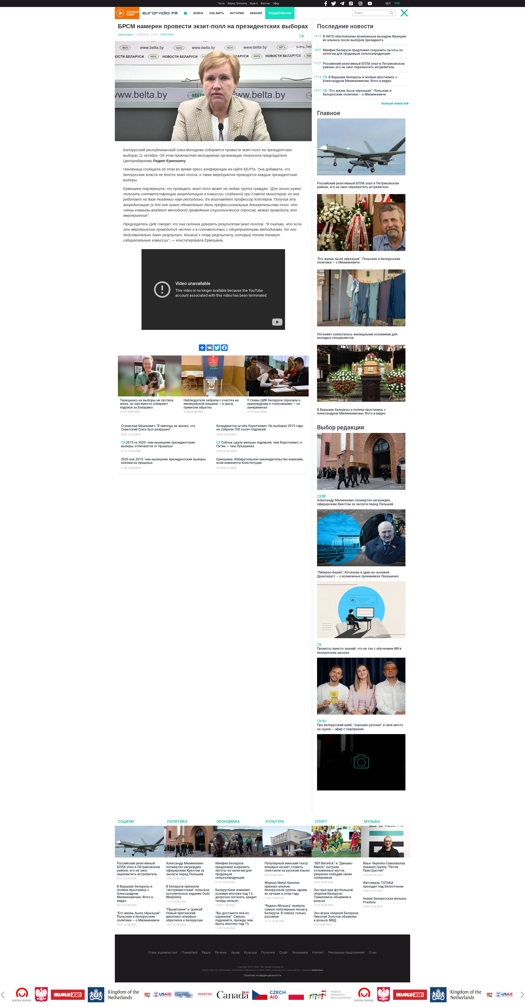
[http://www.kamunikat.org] (161, 995)
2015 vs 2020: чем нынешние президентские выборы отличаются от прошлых (158, 444)
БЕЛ (388, 3)
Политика (167, 34)
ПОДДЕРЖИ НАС (279, 13)
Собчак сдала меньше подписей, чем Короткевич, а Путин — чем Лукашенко (259, 444)
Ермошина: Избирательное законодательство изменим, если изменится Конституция (259, 461)
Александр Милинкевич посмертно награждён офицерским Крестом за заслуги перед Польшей (355, 502)
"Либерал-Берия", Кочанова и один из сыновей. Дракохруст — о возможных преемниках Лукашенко (358, 574)
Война (198, 13)
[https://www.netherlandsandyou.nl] (92, 994)
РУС (397, 3)
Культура (275, 821)
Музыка (372, 821)
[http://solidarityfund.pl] (306, 995)
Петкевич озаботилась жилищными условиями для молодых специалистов (357, 336)
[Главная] (159, 13)
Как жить (216, 13)
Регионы (221, 952)
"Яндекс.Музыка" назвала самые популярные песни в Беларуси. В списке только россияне (286, 911)
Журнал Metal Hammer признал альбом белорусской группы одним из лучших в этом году (286, 888)
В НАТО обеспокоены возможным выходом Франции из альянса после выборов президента (364, 38)
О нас (373, 952)
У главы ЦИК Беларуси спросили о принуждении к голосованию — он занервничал (273, 403)
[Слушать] (324, 721)
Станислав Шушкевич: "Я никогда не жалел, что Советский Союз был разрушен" (158, 427)
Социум (126, 821)
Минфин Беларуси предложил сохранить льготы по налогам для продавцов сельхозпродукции (363, 52)
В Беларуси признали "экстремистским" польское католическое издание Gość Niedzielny (188, 891)
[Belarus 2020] (45, 995)
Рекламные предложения (346, 952)
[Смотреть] (302, 36)
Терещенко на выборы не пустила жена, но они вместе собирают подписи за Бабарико (146, 403)
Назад (2, 995)
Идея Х (254, 3)
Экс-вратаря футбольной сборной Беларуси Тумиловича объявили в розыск (333, 895)
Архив (235, 952)
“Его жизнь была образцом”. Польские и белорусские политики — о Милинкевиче (357, 92)
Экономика (228, 821)
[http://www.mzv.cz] (182, 995)
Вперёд (522, 995)
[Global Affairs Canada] (210, 995)
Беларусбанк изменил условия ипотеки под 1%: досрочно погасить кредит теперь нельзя (236, 895)
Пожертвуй (189, 952)
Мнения (256, 13)
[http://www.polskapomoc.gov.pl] (342, 995)
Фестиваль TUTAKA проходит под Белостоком (383, 884)
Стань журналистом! (162, 952)
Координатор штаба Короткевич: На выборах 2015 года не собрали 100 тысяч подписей (259, 427)
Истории (237, 13)
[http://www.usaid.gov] (140, 995)
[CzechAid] (246, 995)
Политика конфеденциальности (262, 975)
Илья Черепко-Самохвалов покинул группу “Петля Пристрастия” (384, 866)
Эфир (276, 3)
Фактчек (265, 3)
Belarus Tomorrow (237, 3)
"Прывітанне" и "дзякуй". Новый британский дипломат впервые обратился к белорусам (185, 914)
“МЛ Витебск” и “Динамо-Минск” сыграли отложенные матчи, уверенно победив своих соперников (333, 870)
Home (185, 13)
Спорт (321, 821)
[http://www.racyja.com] (125, 994)
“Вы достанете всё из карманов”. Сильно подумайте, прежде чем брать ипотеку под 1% (234, 918)
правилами (317, 970)
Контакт (318, 952)
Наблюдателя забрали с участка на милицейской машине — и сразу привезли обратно (211, 403)
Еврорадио (125, 34)
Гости (221, 3)
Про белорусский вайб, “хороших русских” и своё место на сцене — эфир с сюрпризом (360, 727)
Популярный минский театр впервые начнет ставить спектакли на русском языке (287, 866)
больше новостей (395, 103)
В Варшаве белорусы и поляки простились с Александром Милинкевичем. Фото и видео (360, 79)
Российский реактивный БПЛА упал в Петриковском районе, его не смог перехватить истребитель (364, 65)
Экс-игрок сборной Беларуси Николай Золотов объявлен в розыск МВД (336, 916)
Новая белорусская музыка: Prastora (385, 900)
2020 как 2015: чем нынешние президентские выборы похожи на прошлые (163, 461)
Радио (206, 952)
